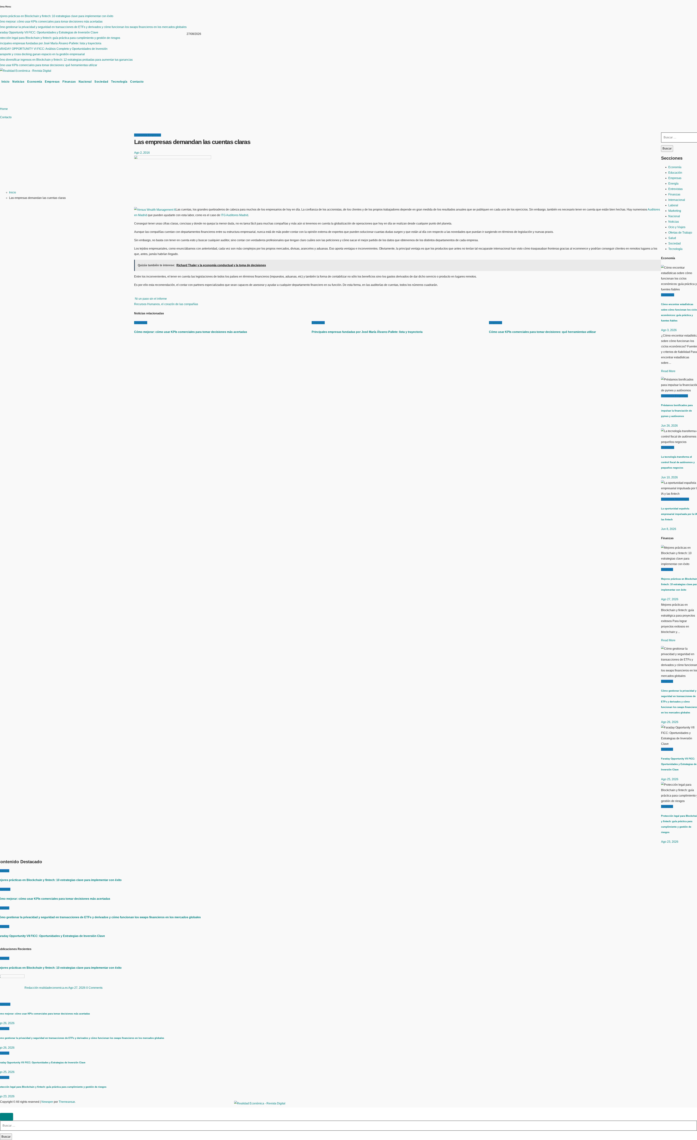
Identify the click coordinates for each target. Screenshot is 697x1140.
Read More (668, 371)
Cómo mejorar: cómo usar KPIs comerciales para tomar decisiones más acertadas (190, 331)
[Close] (6, 1117)
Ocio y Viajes (676, 227)
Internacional (676, 199)
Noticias (18, 81)
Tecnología (119, 81)
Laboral (673, 205)
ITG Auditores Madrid (234, 215)
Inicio (5, 81)
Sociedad (101, 81)
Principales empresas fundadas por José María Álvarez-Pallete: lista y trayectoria (367, 331)
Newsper (47, 1101)
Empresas (52, 81)
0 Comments (94, 987)
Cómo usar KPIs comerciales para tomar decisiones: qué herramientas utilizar (542, 331)
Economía (34, 81)
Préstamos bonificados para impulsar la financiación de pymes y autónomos (677, 411)
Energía (673, 183)
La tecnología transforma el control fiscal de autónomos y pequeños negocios (678, 462)
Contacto (137, 81)
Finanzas (69, 81)
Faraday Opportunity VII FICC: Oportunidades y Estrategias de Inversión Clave (678, 764)
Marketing (674, 210)
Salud (672, 238)
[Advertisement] (65, 159)
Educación (675, 172)
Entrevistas (675, 189)
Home (4, 108)
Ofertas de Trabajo (680, 232)
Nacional (85, 81)
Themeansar (67, 1101)
